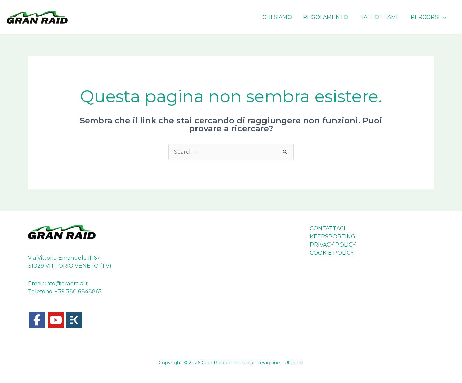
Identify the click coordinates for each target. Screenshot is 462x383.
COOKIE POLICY (332, 253)
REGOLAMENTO (325, 17)
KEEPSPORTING (332, 236)
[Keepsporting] (74, 320)
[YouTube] (56, 320)
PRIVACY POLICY (333, 244)
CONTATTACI (327, 228)
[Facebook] (37, 320)
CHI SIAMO (277, 17)
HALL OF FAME (379, 17)
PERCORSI (425, 17)
